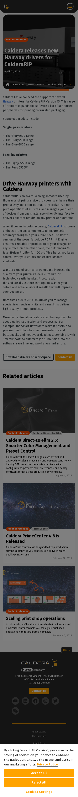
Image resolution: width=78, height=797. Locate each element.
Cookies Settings (39, 792)
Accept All (39, 773)
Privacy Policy (47, 764)
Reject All (39, 782)
